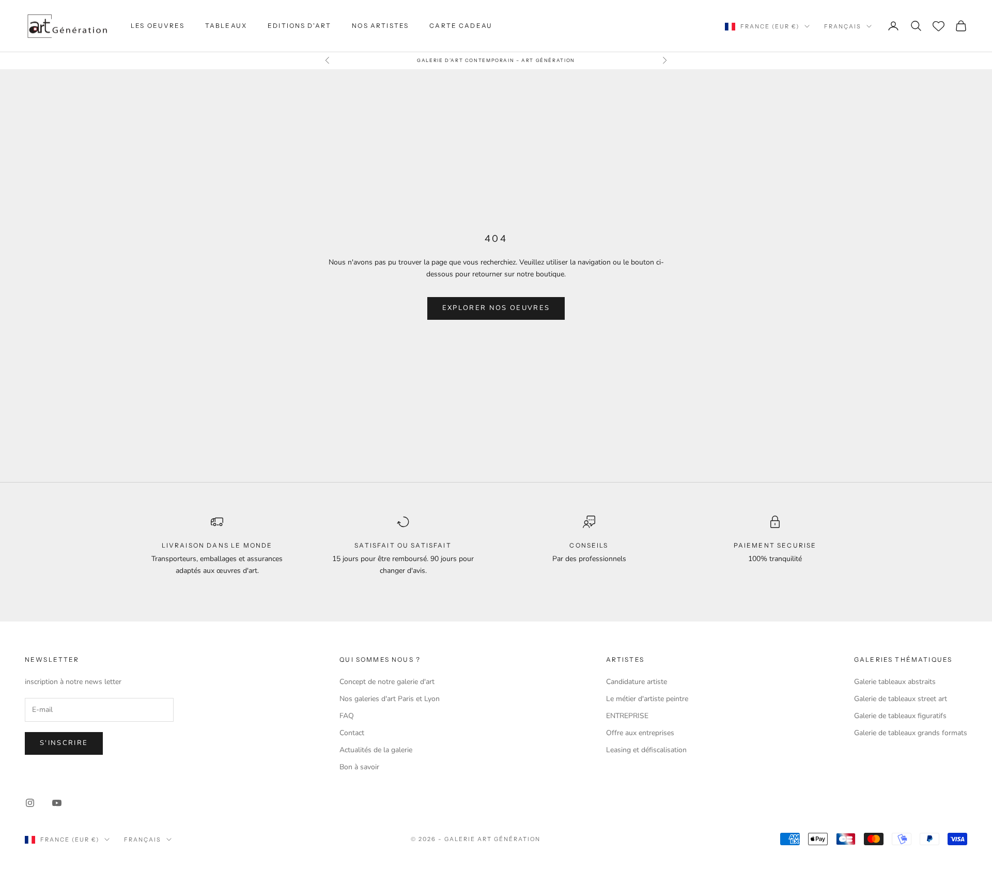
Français (842, 26)
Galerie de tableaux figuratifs (900, 716)
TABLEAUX (226, 25)
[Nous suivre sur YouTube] (57, 803)
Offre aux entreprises (640, 733)
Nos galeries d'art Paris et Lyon (389, 699)
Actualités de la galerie (375, 750)
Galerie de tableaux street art (900, 699)
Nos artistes (380, 25)
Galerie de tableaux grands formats (910, 733)
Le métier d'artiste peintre (647, 699)
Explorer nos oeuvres (496, 308)
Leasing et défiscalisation (646, 750)
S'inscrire (64, 743)
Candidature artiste (636, 682)
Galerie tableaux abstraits (895, 682)
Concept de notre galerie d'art (387, 682)
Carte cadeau (460, 25)
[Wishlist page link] (938, 26)
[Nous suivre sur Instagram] (30, 803)
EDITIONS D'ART (299, 25)
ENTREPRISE (627, 716)
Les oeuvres (157, 25)
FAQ (346, 716)
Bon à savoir (359, 767)
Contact (351, 733)
